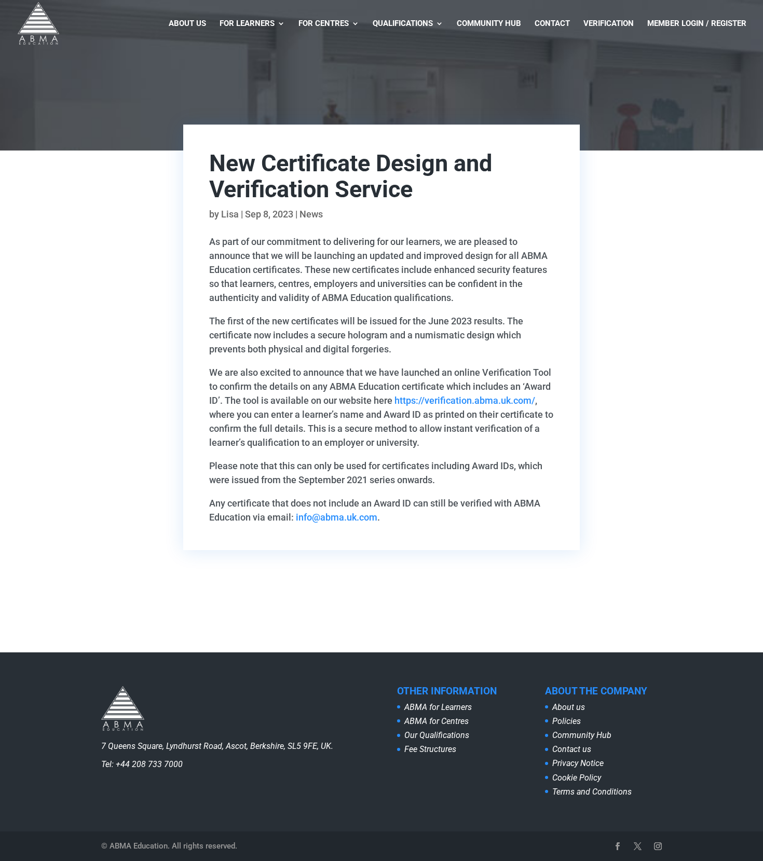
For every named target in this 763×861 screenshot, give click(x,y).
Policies (566, 721)
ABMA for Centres (436, 721)
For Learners (247, 24)
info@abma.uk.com (336, 517)
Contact (552, 24)
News (311, 214)
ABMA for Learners (438, 707)
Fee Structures (430, 749)
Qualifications (403, 24)
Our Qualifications (436, 735)
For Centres (323, 24)
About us (187, 24)
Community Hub (489, 24)
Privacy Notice (578, 763)
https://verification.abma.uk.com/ (464, 400)
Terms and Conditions (592, 792)
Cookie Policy (576, 778)
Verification (608, 24)
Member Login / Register (696, 24)
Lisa (230, 214)
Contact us (571, 749)
